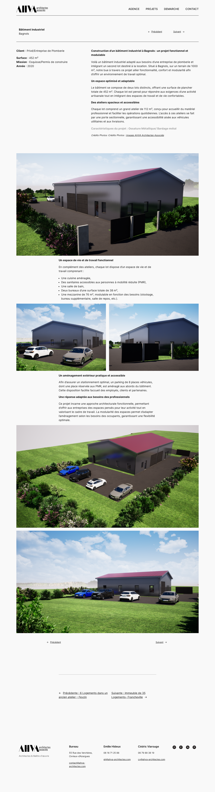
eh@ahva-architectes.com (117, 759)
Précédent (156, 31)
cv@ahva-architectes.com (151, 759)
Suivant (177, 31)
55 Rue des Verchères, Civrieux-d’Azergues (84, 754)
